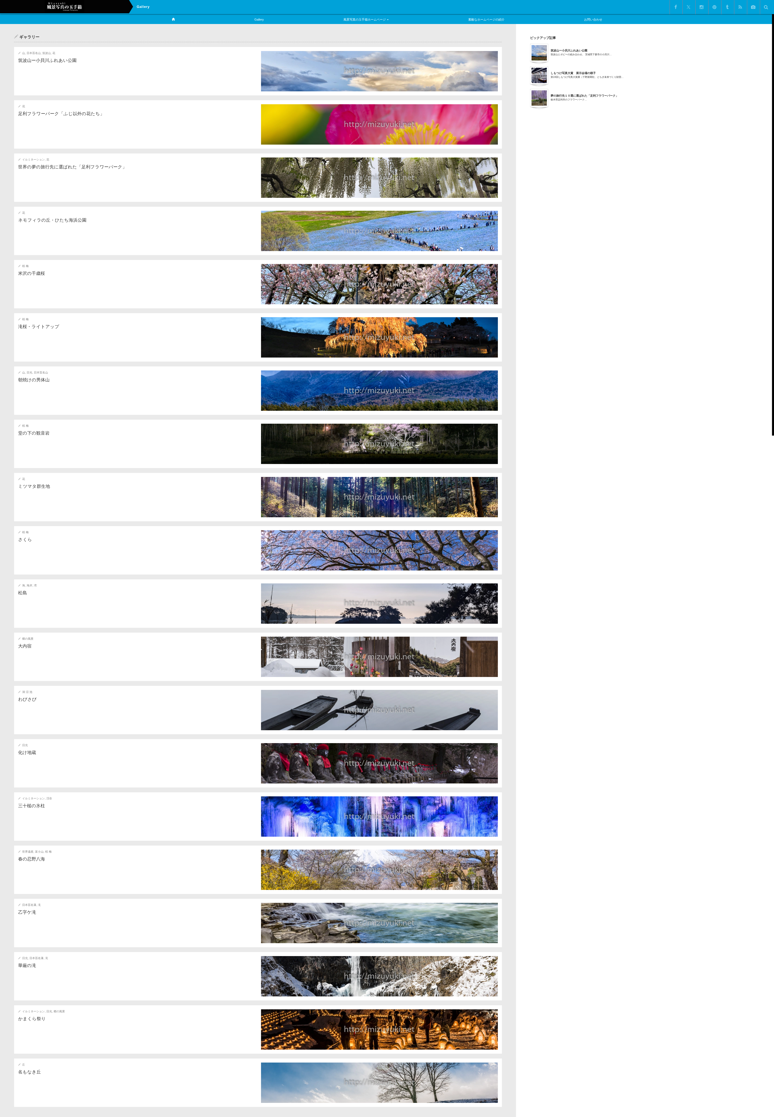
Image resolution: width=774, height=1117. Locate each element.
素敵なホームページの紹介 (486, 19)
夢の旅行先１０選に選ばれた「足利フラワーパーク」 (584, 95)
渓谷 (49, 798)
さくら (25, 539)
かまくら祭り (32, 1018)
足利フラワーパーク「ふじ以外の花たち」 (61, 113)
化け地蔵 (27, 752)
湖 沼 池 (27, 692)
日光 (29, 372)
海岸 (29, 585)
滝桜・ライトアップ (38, 326)
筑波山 (46, 53)
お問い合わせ (593, 19)
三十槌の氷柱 (31, 805)
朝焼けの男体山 (34, 379)
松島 (22, 592)
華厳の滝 (27, 965)
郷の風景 (27, 638)
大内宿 (24, 646)
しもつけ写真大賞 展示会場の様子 (573, 73)
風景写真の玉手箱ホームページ (365, 19)
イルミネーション (33, 159)
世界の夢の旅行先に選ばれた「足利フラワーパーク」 (72, 166)
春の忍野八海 (31, 858)
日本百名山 (34, 53)
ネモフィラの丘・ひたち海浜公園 (52, 220)
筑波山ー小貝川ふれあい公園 (47, 60)
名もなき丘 (29, 1071)
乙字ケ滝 (27, 912)
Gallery (259, 19)
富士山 (39, 851)
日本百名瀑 (29, 904)
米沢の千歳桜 (31, 273)
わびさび (27, 699)
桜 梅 (25, 266)
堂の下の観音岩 (34, 433)
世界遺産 (27, 851)
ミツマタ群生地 (34, 486)
